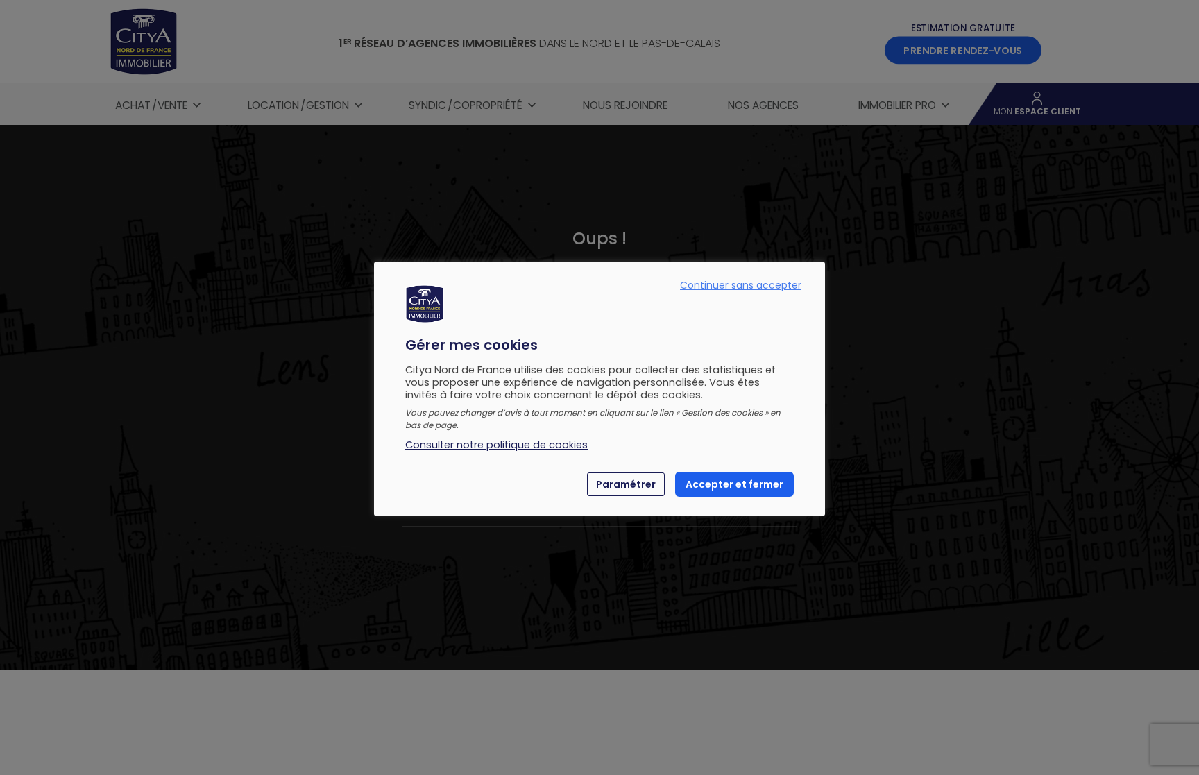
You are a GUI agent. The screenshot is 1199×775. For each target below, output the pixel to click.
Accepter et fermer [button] (734, 484)
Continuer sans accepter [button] (740, 285)
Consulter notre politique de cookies (496, 444)
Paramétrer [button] (626, 484)
